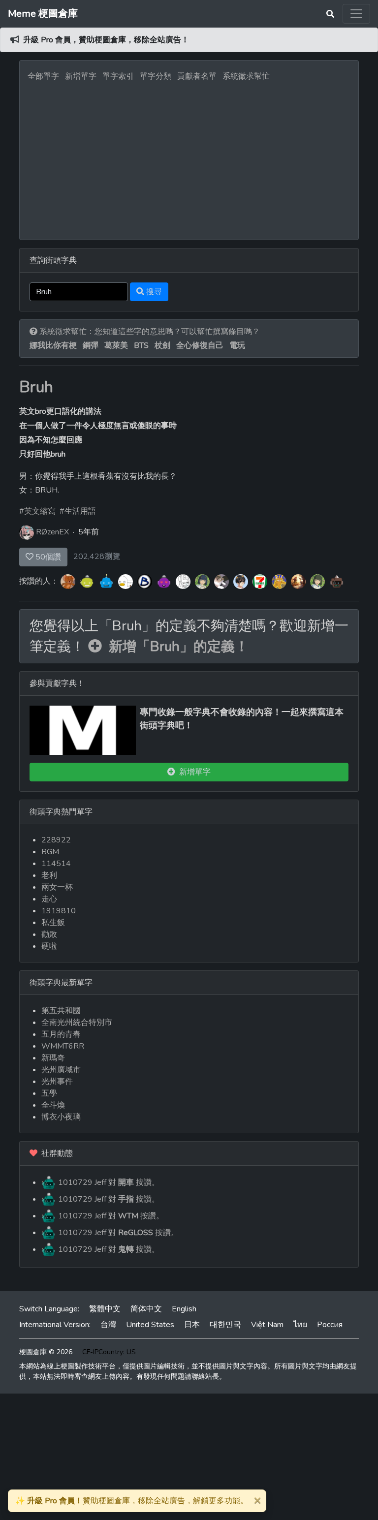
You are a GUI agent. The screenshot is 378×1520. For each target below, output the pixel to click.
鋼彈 (90, 345)
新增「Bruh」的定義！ (175, 646)
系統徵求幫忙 (246, 76)
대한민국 (225, 1324)
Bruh (36, 387)
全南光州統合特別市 (76, 1022)
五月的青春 (61, 1034)
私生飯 (53, 922)
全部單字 (43, 76)
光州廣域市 (61, 1069)
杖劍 (162, 345)
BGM (50, 851)
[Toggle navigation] (356, 14)
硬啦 (49, 946)
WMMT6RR (62, 1046)
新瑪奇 (53, 1058)
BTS (141, 345)
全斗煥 (53, 1105)
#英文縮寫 (37, 511)
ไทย (300, 1324)
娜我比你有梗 (53, 345)
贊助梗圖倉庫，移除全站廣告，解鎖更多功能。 (131, 1500)
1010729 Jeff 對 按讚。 (107, 1182)
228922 (56, 840)
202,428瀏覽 (96, 556)
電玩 (237, 345)
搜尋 (153, 291)
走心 (49, 899)
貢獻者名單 (197, 76)
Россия (330, 1324)
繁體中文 (105, 1308)
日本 (192, 1324)
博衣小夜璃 (61, 1117)
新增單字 (80, 76)
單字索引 (118, 76)
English (184, 1308)
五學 (49, 1093)
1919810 (58, 910)
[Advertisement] (189, 158)
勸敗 (49, 934)
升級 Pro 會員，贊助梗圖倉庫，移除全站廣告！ (106, 39)
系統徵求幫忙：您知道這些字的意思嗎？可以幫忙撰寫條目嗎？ (148, 331)
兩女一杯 (57, 887)
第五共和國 (61, 1010)
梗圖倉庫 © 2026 (45, 1352)
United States (150, 1324)
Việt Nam (267, 1324)
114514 (56, 863)
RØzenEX (52, 532)
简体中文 (146, 1308)
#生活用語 (78, 511)
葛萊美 (116, 345)
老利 (49, 875)
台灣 (108, 1324)
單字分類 (155, 76)
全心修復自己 (199, 345)
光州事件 (57, 1081)
